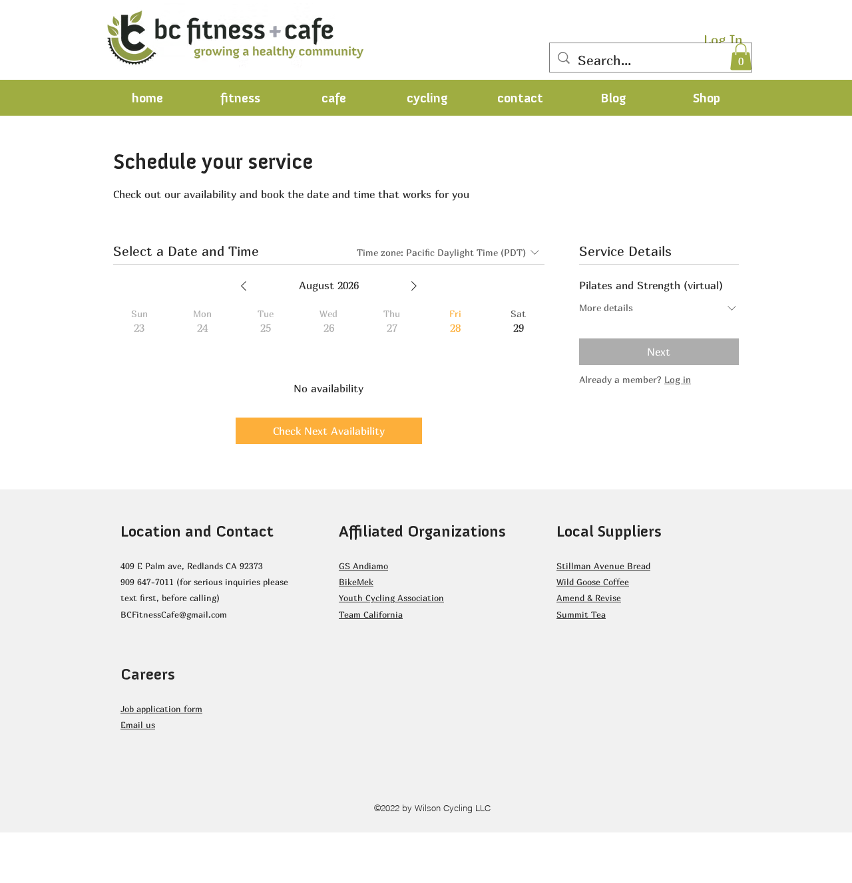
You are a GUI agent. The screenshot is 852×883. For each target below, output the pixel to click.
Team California (371, 614)
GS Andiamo (363, 566)
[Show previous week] (244, 286)
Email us (137, 724)
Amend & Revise (588, 597)
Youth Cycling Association (391, 597)
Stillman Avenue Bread (603, 566)
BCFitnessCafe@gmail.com (173, 614)
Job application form (161, 708)
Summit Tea (581, 614)
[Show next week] (414, 286)
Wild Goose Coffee (592, 581)
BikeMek (356, 581)
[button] (741, 56)
